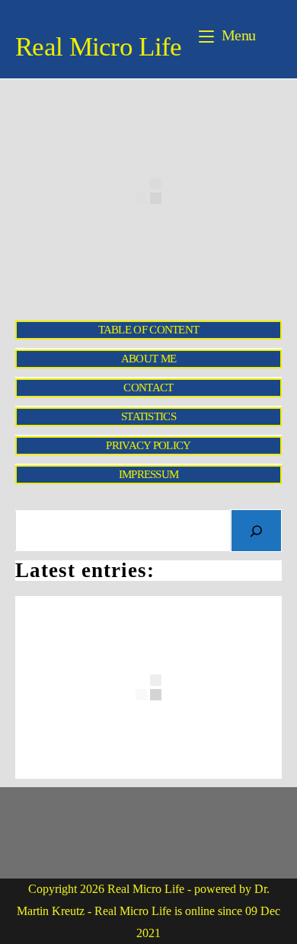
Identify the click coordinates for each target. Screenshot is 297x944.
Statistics (148, 416)
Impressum (149, 474)
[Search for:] (270, 35)
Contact (148, 387)
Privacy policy (148, 445)
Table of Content (149, 330)
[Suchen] (256, 530)
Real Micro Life (98, 47)
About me (148, 358)
